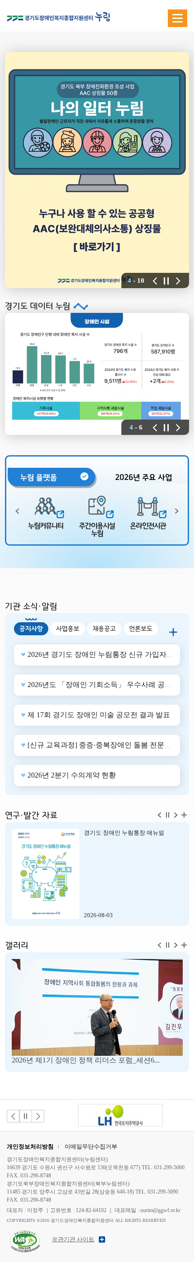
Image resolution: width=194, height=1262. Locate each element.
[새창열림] (25, 1233)
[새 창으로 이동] (120, 1115)
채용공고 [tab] (104, 628)
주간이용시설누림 (97, 529)
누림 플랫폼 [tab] (38, 478)
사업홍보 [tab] (67, 628)
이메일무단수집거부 (91, 1146)
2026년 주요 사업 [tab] (143, 478)
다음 (38, 1116)
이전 (13, 1116)
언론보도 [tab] (140, 628)
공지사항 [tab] (31, 628)
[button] (155, 281)
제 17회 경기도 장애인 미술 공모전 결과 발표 (99, 715)
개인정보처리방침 (30, 1146)
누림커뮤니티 (45, 525)
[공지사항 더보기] (173, 632)
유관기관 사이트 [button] (73, 1239)
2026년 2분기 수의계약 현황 (72, 775)
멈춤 (25, 1116)
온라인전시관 (148, 525)
